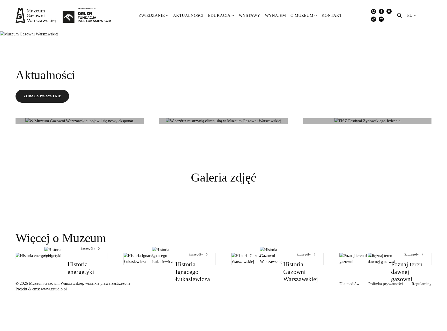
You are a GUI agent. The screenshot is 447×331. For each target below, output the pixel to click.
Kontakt (332, 15)
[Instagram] (373, 11)
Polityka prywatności (385, 284)
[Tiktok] (373, 19)
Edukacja (219, 15)
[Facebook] (381, 11)
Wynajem (275, 15)
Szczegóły (88, 248)
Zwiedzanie (152, 15)
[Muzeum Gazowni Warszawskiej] (63, 15)
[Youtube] (389, 11)
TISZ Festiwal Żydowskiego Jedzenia (358, 112)
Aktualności (188, 15)
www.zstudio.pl (54, 289)
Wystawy (249, 15)
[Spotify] (381, 19)
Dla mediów (349, 284)
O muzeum (301, 15)
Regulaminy (421, 284)
